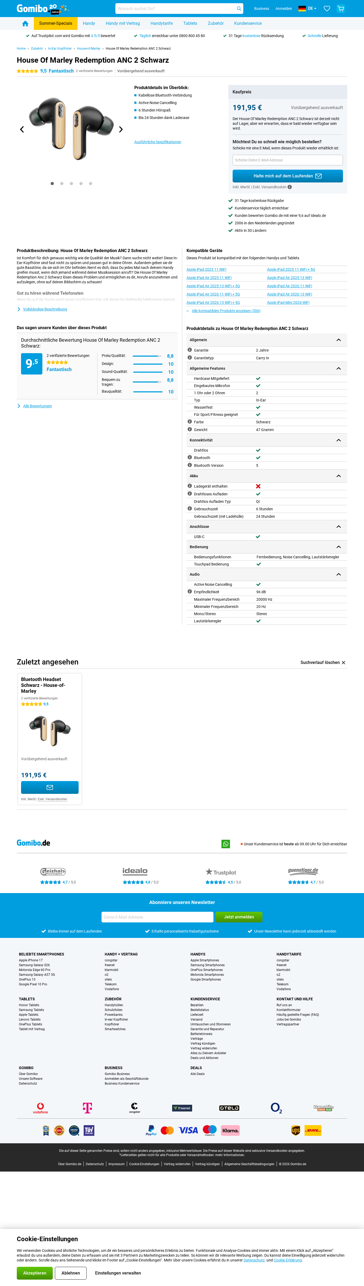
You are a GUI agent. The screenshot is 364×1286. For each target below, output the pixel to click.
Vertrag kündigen (203, 1043)
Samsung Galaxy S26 (34, 965)
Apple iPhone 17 (31, 960)
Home (21, 48)
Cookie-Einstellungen (144, 1164)
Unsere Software (30, 1079)
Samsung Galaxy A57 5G (37, 975)
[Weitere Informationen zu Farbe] (190, 421)
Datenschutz (28, 1083)
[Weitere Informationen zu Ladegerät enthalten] (190, 486)
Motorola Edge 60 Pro (34, 970)
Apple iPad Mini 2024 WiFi (288, 302)
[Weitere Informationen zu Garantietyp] (190, 357)
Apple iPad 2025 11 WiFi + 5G (291, 269)
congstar (111, 960)
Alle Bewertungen (37, 406)
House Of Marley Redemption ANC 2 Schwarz (138, 48)
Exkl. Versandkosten (52, 799)
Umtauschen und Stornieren (211, 1024)
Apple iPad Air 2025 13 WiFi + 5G (213, 286)
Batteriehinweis (201, 1034)
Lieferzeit (197, 1015)
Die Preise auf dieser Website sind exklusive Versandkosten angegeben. (254, 1151)
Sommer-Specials (55, 23)
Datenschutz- (255, 1260)
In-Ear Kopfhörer (60, 48)
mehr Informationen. (230, 1155)
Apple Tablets (28, 1015)
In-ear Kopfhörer (116, 1019)
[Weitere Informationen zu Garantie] (190, 350)
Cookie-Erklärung (288, 1260)
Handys (198, 954)
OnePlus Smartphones (207, 970)
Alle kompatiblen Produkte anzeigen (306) (226, 311)
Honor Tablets (29, 1005)
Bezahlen (197, 1005)
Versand (197, 1019)
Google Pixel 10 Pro (33, 984)
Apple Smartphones (205, 960)
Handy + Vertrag (121, 954)
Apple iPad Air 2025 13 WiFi (289, 278)
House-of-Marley (88, 48)
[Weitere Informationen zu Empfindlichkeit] (190, 591)
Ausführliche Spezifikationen (157, 142)
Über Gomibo (28, 1074)
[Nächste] (120, 129)
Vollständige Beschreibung (45, 309)
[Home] (25, 23)
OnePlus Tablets (30, 1024)
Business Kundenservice (122, 1083)
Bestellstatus (200, 1010)
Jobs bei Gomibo (289, 1019)
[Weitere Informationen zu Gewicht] (190, 429)
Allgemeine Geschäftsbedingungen (249, 1164)
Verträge (197, 1039)
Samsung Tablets (31, 1010)
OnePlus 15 (27, 979)
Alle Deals (198, 1074)
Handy (89, 23)
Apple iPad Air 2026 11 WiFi (289, 286)
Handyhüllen (114, 1005)
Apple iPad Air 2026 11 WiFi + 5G (213, 294)
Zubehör (216, 23)
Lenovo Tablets (30, 1019)
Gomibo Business (117, 1074)
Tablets (190, 23)
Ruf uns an (284, 1005)
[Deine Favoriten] (327, 8)
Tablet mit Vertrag (32, 1029)
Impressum (116, 1164)
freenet (110, 965)
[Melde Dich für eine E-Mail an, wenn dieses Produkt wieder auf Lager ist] (50, 787)
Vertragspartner (288, 1024)
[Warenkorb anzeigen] (340, 8)
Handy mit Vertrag (123, 23)
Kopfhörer (112, 1024)
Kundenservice (248, 23)
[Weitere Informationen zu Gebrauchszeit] (190, 508)
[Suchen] (239, 8)
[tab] (52, 183)
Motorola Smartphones (207, 975)
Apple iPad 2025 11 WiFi (206, 269)
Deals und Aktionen (205, 1058)
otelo (108, 979)
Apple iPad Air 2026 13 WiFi (289, 294)
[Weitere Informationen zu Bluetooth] (190, 457)
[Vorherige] (22, 129)
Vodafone (112, 989)
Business (114, 1068)
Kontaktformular (289, 1010)
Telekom (111, 984)
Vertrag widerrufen (204, 1048)
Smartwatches (115, 1029)
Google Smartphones (206, 979)
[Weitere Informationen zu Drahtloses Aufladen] (190, 493)
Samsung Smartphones (208, 965)
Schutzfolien (114, 1010)
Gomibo (26, 1068)
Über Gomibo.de (69, 1164)
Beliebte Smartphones (41, 954)
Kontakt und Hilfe (295, 999)
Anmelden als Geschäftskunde (126, 1079)
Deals (196, 1068)
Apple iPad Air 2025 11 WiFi (209, 278)
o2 (106, 975)
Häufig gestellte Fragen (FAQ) (298, 1015)
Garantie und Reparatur (207, 1029)
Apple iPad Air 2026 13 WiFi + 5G (213, 302)
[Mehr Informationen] (290, 187)
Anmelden (284, 8)
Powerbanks (114, 1015)
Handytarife (162, 23)
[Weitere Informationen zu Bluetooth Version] (190, 465)
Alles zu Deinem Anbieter (208, 1053)
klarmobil (111, 970)
